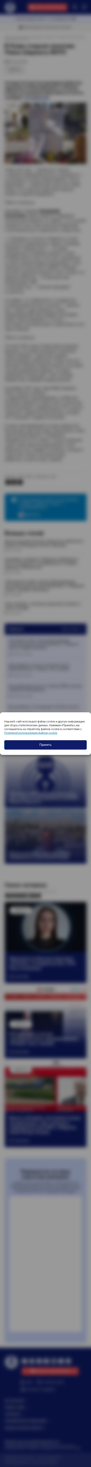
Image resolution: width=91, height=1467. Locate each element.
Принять (45, 744)
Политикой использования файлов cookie (30, 732)
